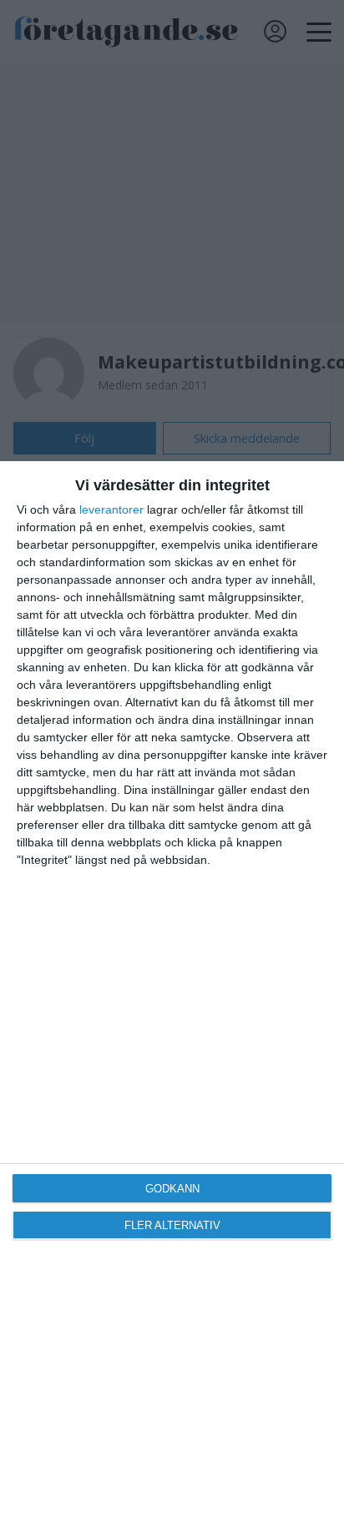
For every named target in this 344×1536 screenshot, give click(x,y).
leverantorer (111, 509)
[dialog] (172, 998)
